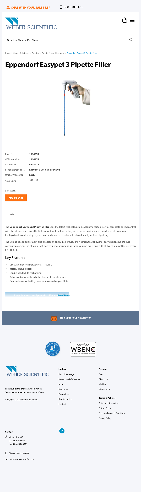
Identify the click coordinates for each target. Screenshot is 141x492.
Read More (64, 295)
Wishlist (102, 384)
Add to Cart (16, 197)
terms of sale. (38, 392)
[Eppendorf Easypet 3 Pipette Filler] (70, 107)
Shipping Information (108, 403)
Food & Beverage (66, 374)
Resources (63, 389)
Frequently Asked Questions (112, 413)
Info (12, 214)
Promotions (63, 394)
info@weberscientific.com (22, 459)
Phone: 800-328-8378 (19, 453)
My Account (104, 389)
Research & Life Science (69, 379)
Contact (62, 404)
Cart (101, 374)
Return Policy (105, 408)
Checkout (103, 379)
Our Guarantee (65, 399)
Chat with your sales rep (30, 7)
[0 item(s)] (125, 20)
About (61, 384)
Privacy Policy (105, 418)
